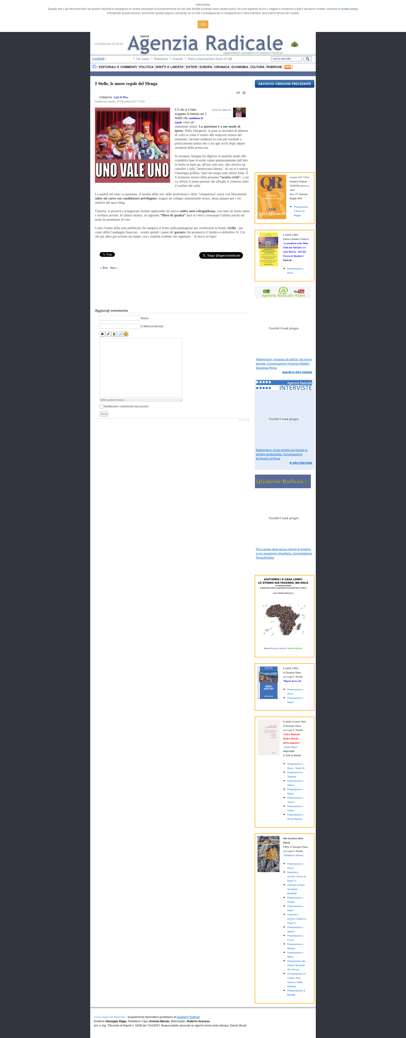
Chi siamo (142, 59)
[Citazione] (120, 334)
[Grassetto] (102, 334)
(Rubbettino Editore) (293, 855)
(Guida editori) (290, 747)
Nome (145, 318)
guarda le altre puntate (297, 372)
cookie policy (349, 9)
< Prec (104, 268)
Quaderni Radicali (188, 1017)
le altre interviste (301, 462)
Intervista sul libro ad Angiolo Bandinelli (296, 889)
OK (203, 24)
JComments (244, 420)
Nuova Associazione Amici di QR (210, 59)
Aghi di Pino (120, 97)
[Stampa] (244, 93)
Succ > (114, 268)
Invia (104, 414)
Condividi (98, 58)
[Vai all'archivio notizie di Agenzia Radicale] (285, 87)
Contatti (177, 59)
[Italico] (108, 334)
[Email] (238, 93)
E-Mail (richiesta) (152, 326)
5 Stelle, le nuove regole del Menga (126, 83)
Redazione (161, 59)
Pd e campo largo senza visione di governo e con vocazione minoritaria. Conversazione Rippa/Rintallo (284, 553)
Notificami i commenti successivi (126, 406)
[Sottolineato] (114, 334)
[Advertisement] (172, 278)
